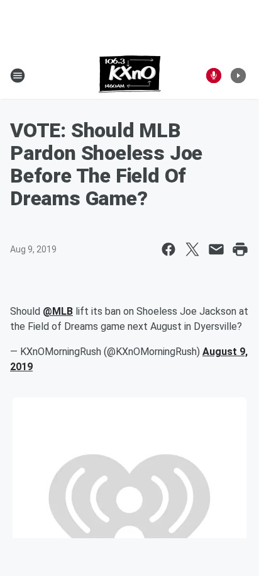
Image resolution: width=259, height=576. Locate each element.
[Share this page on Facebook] (168, 249)
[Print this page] (240, 249)
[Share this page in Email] (216, 249)
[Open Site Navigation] (17, 75)
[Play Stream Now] (238, 75)
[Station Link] (130, 75)
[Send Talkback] (213, 75)
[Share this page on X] (192, 249)
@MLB (58, 311)
